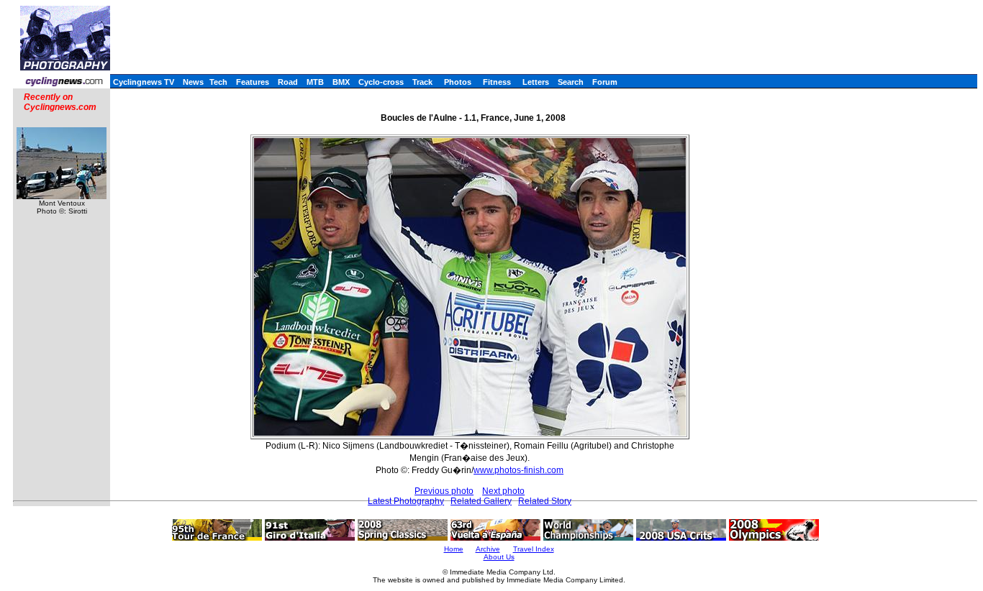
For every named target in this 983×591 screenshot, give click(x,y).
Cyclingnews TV (143, 82)
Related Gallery (481, 501)
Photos (457, 82)
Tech (218, 82)
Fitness (497, 82)
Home (453, 549)
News (193, 82)
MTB (315, 82)
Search (571, 82)
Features (252, 82)
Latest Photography (406, 501)
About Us (499, 557)
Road (288, 82)
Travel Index (533, 549)
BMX (341, 82)
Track (422, 82)
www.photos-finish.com (518, 470)
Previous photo (444, 491)
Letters (535, 82)
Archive (488, 549)
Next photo (503, 491)
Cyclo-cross (381, 82)
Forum (604, 82)
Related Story (544, 501)
